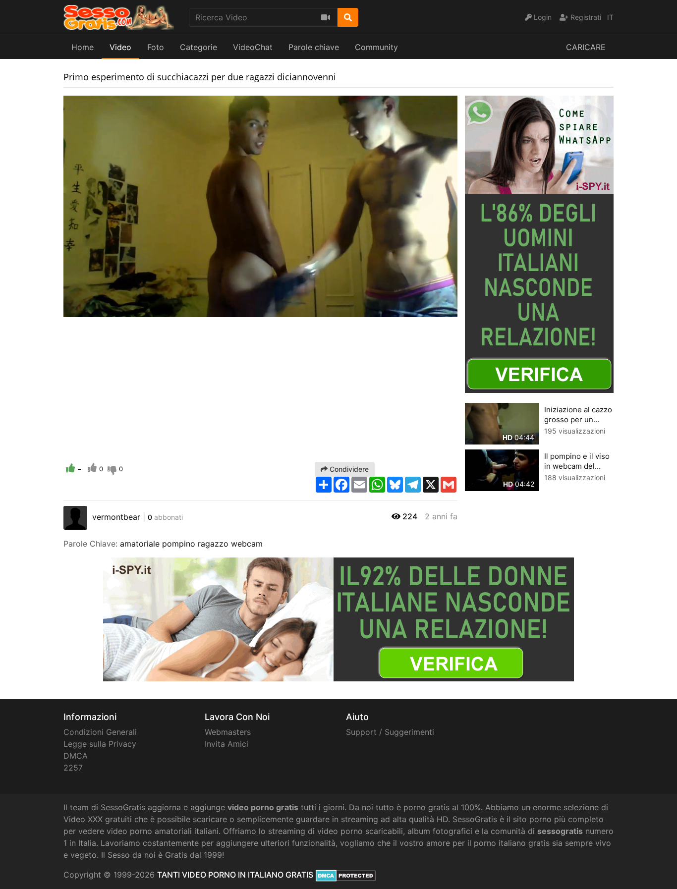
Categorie (198, 47)
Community (376, 47)
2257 (73, 768)
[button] (90, 309)
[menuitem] (427, 309)
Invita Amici (226, 744)
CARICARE (586, 47)
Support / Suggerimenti (390, 732)
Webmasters (228, 732)
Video (120, 47)
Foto (155, 47)
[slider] (90, 309)
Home (82, 47)
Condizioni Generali (100, 732)
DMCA (75, 756)
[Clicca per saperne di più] (539, 243)
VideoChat (253, 47)
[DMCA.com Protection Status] (346, 875)
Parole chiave (313, 47)
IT (610, 17)
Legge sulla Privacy (99, 744)
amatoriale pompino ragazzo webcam (191, 544)
